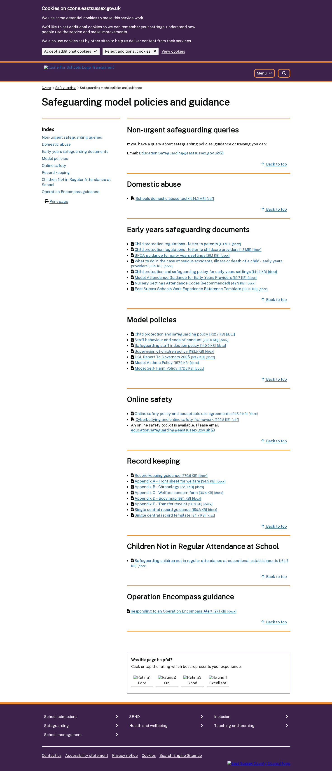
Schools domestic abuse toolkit (175, 198)
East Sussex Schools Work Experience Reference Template (201, 288)
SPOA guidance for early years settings (182, 255)
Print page (58, 201)
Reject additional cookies (127, 51)
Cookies (149, 755)
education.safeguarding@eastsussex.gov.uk (170, 430)
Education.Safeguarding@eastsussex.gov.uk (179, 153)
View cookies (173, 51)
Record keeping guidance (171, 475)
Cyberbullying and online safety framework (187, 419)
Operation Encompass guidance (70, 191)
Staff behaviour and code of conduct (182, 339)
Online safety (54, 165)
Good (192, 682)
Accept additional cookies (67, 51)
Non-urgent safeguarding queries (72, 137)
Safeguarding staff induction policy (180, 345)
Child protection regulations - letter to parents (188, 243)
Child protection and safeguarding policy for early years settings (206, 271)
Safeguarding (65, 88)
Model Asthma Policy (167, 362)
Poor (142, 682)
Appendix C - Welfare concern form (179, 492)
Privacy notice (125, 755)
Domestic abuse (56, 144)
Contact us (51, 755)
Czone (46, 88)
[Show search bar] (284, 73)
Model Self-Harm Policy (169, 368)
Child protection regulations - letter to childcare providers (198, 249)
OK (167, 682)
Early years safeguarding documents (75, 151)
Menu (262, 73)
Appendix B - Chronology (169, 486)
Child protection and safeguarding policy (185, 334)
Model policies (55, 158)
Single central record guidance (176, 509)
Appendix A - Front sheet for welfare (180, 481)
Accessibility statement (86, 755)
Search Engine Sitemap (180, 755)
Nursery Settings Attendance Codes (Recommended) (195, 283)
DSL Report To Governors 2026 (175, 356)
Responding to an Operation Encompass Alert (183, 611)
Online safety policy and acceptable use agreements (196, 413)
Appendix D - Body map (168, 498)
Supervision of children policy (174, 351)
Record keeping (56, 172)
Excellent (218, 682)
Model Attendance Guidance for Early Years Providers (196, 277)
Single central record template (175, 515)
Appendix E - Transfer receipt (174, 503)
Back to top (276, 164)
